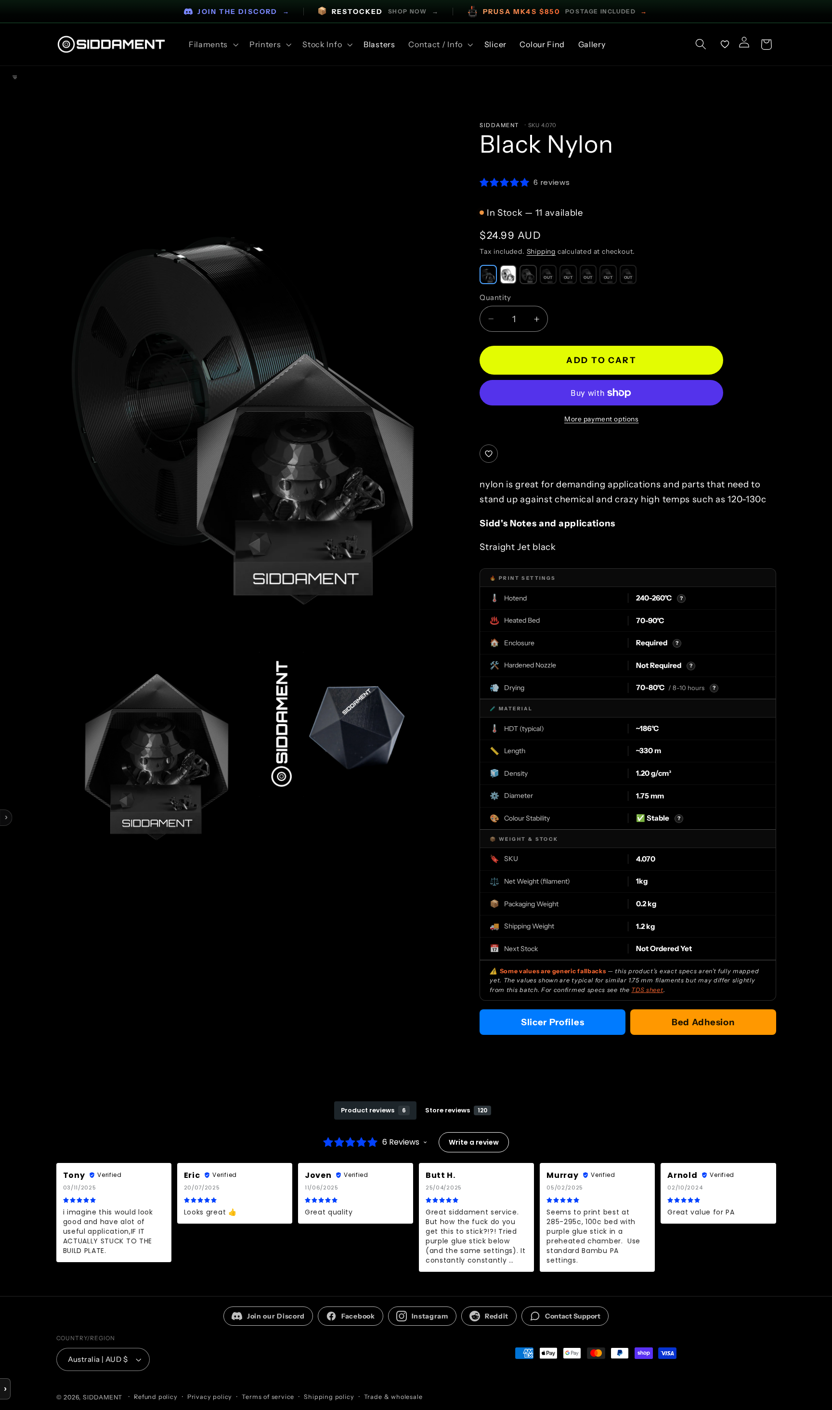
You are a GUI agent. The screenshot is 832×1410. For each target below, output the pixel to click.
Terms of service (268, 1396)
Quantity (495, 297)
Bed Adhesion (703, 1022)
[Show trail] (14, 77)
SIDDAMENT (102, 1397)
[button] (212, 44)
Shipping (541, 251)
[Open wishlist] (725, 44)
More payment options (601, 419)
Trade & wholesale (393, 1396)
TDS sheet (647, 989)
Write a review (474, 1142)
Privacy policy (209, 1396)
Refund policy (155, 1396)
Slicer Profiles (552, 1022)
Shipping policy (329, 1396)
